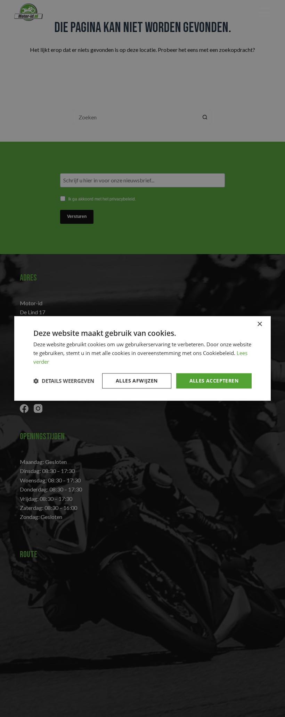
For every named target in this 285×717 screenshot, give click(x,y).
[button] (63, 381)
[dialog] (142, 358)
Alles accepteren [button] (213, 380)
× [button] (259, 324)
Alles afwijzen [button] (137, 380)
